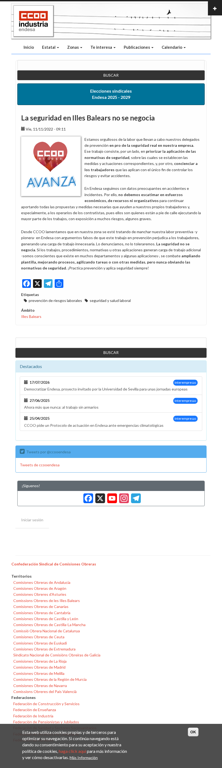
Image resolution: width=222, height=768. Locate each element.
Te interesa (101, 47)
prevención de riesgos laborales (55, 300)
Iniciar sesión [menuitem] (32, 520)
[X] (99, 496)
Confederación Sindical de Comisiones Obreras (53, 564)
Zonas (73, 47)
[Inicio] (33, 21)
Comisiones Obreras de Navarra (40, 685)
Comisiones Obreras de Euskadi (40, 643)
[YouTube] (111, 496)
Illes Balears (31, 316)
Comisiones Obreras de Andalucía (41, 582)
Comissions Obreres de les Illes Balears (46, 600)
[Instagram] (123, 496)
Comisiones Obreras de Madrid (39, 667)
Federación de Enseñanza (34, 709)
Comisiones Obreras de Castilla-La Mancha (49, 624)
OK (193, 732)
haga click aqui (72, 751)
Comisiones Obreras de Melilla (38, 673)
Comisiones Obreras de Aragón (39, 588)
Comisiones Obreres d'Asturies (39, 594)
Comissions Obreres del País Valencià (45, 691)
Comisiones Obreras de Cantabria (41, 612)
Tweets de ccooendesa (40, 465)
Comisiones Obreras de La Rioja (40, 661)
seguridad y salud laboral (110, 300)
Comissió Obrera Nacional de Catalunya (46, 631)
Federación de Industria (33, 716)
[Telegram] (135, 496)
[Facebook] (87, 496)
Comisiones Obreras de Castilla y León (45, 618)
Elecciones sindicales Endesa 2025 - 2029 (111, 94)
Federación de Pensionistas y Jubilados (46, 722)
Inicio (29, 47)
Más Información (84, 757)
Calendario (172, 47)
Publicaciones (137, 47)
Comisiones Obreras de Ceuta (38, 636)
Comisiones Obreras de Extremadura (44, 649)
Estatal (49, 47)
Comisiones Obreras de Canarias (40, 606)
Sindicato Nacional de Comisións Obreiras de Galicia (56, 655)
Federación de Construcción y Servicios (46, 703)
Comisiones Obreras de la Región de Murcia (50, 679)
